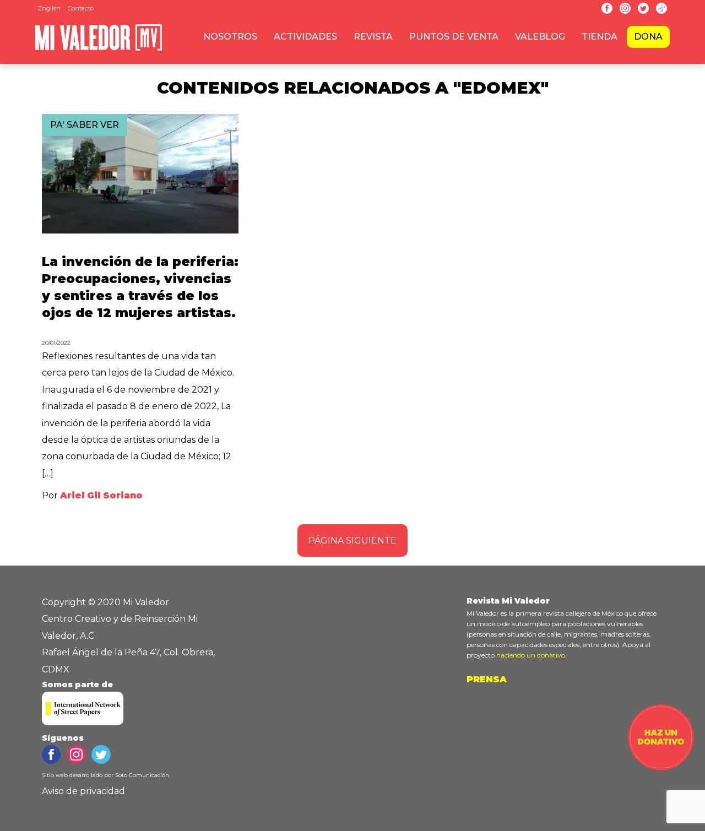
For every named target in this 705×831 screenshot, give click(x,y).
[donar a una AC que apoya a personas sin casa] (661, 767)
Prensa (487, 679)
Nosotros (230, 36)
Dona (648, 36)
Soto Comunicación (142, 775)
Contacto (81, 8)
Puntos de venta (453, 36)
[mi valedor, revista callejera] (98, 49)
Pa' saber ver (84, 125)
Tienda (599, 36)
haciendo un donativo (530, 655)
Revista (373, 36)
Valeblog (540, 36)
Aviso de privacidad (83, 791)
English (49, 8)
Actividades (305, 36)
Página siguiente (352, 540)
